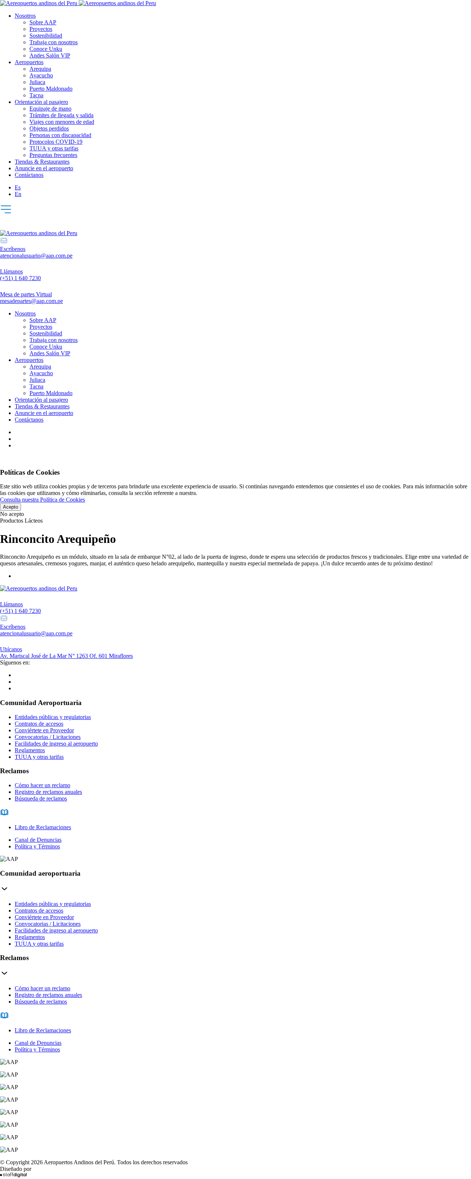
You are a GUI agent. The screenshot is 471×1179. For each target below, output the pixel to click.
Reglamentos (30, 750)
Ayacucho (41, 75)
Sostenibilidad (45, 35)
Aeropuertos (29, 62)
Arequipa (40, 69)
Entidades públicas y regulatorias (53, 717)
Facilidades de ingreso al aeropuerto (56, 743)
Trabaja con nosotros (53, 42)
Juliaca (37, 82)
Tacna (36, 95)
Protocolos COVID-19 (55, 142)
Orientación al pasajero (41, 102)
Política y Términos (37, 846)
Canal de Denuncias (38, 840)
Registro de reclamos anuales (48, 792)
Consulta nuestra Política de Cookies (42, 499)
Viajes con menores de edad (61, 122)
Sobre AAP (42, 22)
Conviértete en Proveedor (44, 730)
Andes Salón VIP (49, 55)
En (18, 194)
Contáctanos (29, 175)
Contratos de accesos (39, 724)
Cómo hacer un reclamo (42, 785)
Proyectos (40, 29)
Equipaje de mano (50, 108)
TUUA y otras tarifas (53, 148)
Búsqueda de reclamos (41, 798)
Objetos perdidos (49, 128)
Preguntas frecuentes (53, 155)
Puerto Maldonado (50, 89)
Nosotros (25, 16)
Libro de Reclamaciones (43, 827)
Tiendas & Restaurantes (42, 161)
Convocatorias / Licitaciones (48, 737)
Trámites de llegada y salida (61, 115)
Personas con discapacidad (60, 135)
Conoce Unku (45, 49)
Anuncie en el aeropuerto (44, 168)
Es (18, 187)
